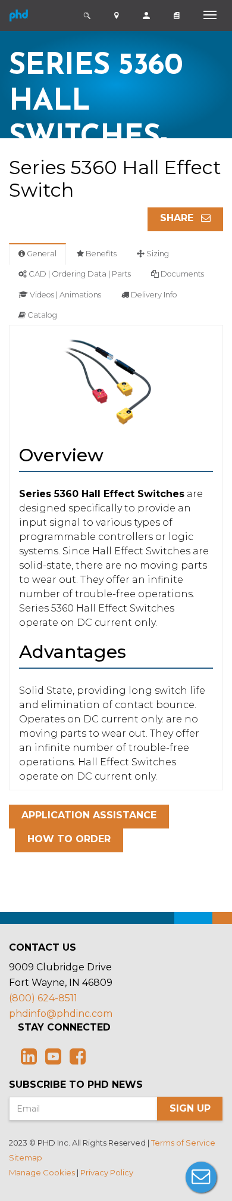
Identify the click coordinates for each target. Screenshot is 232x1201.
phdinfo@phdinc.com (60, 1013)
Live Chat (201, 1177)
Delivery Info (153, 294)
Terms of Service (183, 1142)
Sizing (157, 253)
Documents (181, 273)
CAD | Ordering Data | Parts (79, 273)
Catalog (41, 315)
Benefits (100, 253)
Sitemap (25, 1157)
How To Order (69, 839)
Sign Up (190, 1108)
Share (178, 218)
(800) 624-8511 (43, 998)
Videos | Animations (64, 294)
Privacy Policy (106, 1172)
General (41, 253)
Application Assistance (88, 815)
